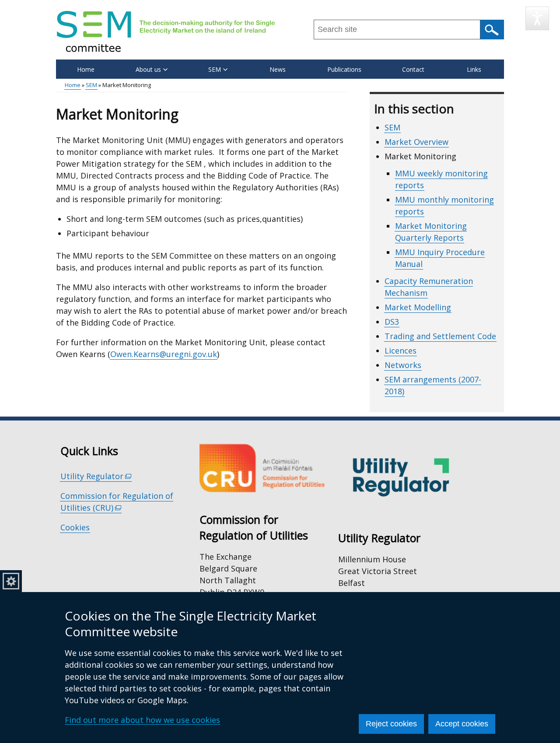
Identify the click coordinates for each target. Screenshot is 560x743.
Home (85, 69)
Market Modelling (418, 307)
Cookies (75, 527)
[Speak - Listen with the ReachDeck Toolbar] (537, 18)
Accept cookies (461, 723)
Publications (344, 69)
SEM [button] (214, 69)
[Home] (166, 31)
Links (474, 69)
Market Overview (416, 142)
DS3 (392, 321)
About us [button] (148, 69)
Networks (403, 365)
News (278, 69)
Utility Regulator (96, 476)
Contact (413, 69)
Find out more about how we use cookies (142, 720)
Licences (400, 350)
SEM (91, 85)
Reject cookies (391, 723)
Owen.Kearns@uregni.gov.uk (163, 354)
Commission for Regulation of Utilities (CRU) (116, 502)
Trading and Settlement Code (440, 336)
